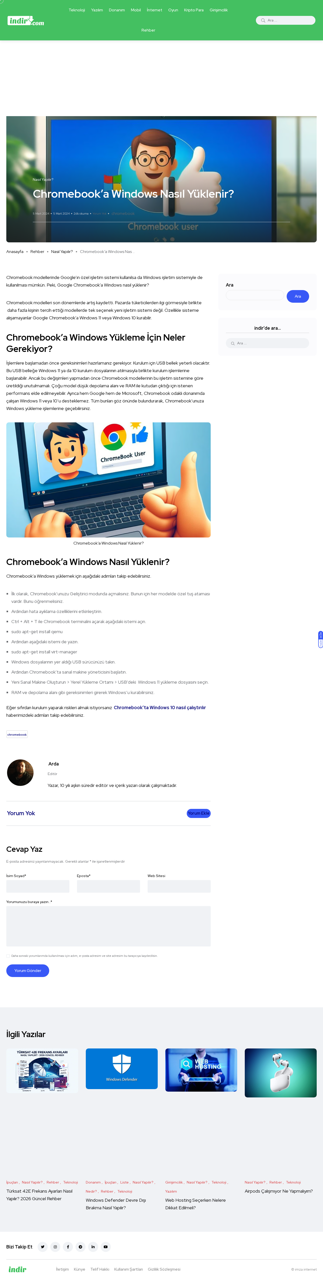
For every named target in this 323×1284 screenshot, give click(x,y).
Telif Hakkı (99, 1269)
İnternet (154, 10)
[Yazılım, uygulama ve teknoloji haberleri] (26, 20)
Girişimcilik (219, 10)
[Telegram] (80, 1247)
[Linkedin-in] (93, 1247)
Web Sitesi (156, 876)
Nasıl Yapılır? (62, 251)
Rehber (148, 30)
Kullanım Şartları (128, 1269)
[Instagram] (55, 1247)
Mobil (136, 10)
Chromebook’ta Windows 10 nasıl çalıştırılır (160, 707)
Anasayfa (14, 251)
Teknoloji (77, 10)
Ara (229, 285)
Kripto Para (194, 10)
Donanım (117, 10)
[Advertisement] (161, 78)
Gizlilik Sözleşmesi (164, 1269)
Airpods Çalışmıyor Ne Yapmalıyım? (279, 1191)
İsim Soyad (16, 876)
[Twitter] (43, 1247)
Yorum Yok (99, 214)
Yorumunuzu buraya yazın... (29, 902)
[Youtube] (106, 1247)
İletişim (62, 1269)
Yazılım (97, 10)
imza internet (306, 1269)
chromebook (123, 213)
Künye (79, 1269)
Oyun (173, 10)
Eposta (84, 876)
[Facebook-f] (68, 1247)
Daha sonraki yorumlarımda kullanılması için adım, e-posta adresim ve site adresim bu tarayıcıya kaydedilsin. (84, 956)
